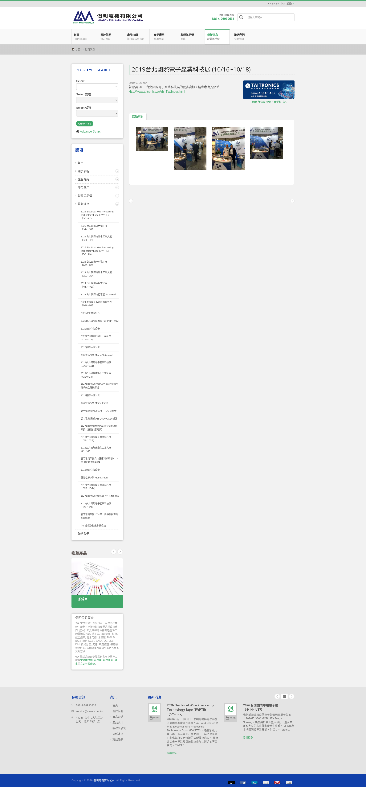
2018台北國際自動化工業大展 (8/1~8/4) (96, 449)
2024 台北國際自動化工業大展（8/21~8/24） (96, 274)
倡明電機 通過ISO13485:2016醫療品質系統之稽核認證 (99, 386)
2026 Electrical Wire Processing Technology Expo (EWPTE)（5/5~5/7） (97, 215)
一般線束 (81, 599)
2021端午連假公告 (90, 313)
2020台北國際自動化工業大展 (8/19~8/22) (96, 338)
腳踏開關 (108, 660)
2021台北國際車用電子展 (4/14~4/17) (100, 321)
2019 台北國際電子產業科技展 (269, 101)
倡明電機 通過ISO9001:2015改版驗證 (100, 496)
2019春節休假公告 (90, 395)
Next (113, 552)
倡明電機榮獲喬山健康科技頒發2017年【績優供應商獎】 (99, 460)
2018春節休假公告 (90, 470)
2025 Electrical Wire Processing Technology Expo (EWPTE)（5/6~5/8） (97, 251)
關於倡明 (105, 36)
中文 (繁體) (286, 3)
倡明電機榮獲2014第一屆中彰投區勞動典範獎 (99, 516)
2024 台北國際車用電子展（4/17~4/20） (94, 285)
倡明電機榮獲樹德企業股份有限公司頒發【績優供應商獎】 (99, 428)
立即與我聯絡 (87, 663)
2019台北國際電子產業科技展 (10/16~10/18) (96, 364)
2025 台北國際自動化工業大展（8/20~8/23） (96, 238)
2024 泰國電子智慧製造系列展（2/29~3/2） (96, 304)
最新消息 (213, 36)
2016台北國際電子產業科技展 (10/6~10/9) (96, 505)
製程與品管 (187, 36)
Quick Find (84, 123)
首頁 (80, 36)
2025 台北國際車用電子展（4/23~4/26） (94, 263)
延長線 (98, 660)
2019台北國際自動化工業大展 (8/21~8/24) (96, 375)
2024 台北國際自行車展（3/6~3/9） (99, 294)
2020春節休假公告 (90, 347)
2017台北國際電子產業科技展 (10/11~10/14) (96, 487)
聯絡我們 (239, 36)
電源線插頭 (86, 660)
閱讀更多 (172, 753)
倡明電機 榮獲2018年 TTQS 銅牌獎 (98, 411)
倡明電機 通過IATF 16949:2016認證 (99, 418)
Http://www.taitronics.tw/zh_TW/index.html (157, 91)
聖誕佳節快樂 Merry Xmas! (94, 403)
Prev (120, 552)
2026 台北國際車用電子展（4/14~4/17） (94, 228)
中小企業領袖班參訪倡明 (93, 525)
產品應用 (159, 36)
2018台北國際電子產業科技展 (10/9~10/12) (96, 439)
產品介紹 (135, 36)
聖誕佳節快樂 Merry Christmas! (96, 355)
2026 (156, 718)
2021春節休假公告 (90, 328)
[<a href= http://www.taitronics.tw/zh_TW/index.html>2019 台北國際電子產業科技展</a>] (269, 89)
